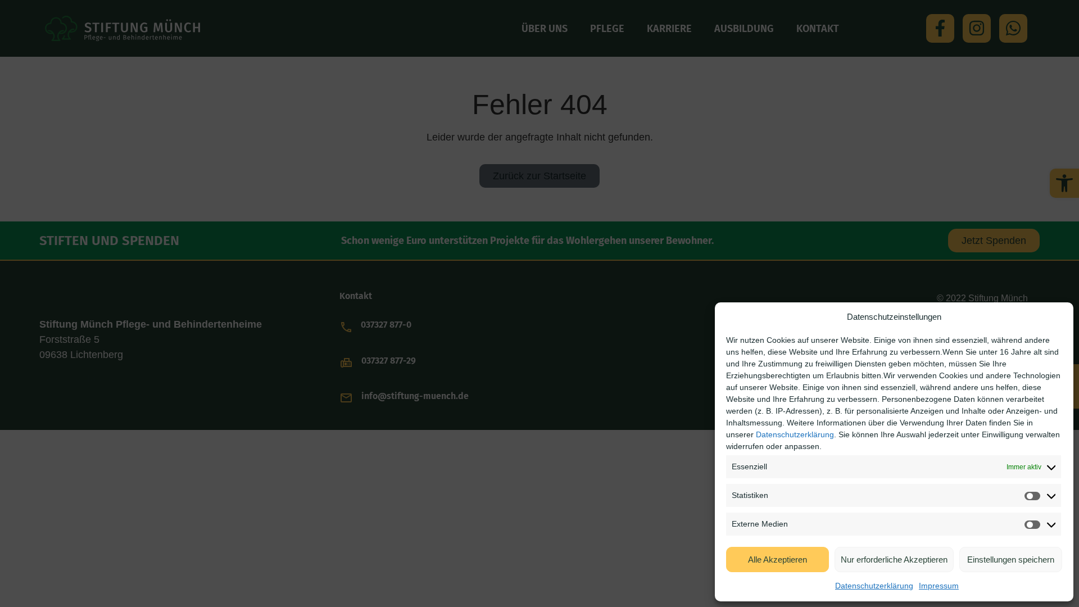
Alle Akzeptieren (777, 559)
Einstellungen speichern (1010, 559)
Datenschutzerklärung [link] (795, 434)
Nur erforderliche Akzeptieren (894, 559)
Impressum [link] (939, 585)
